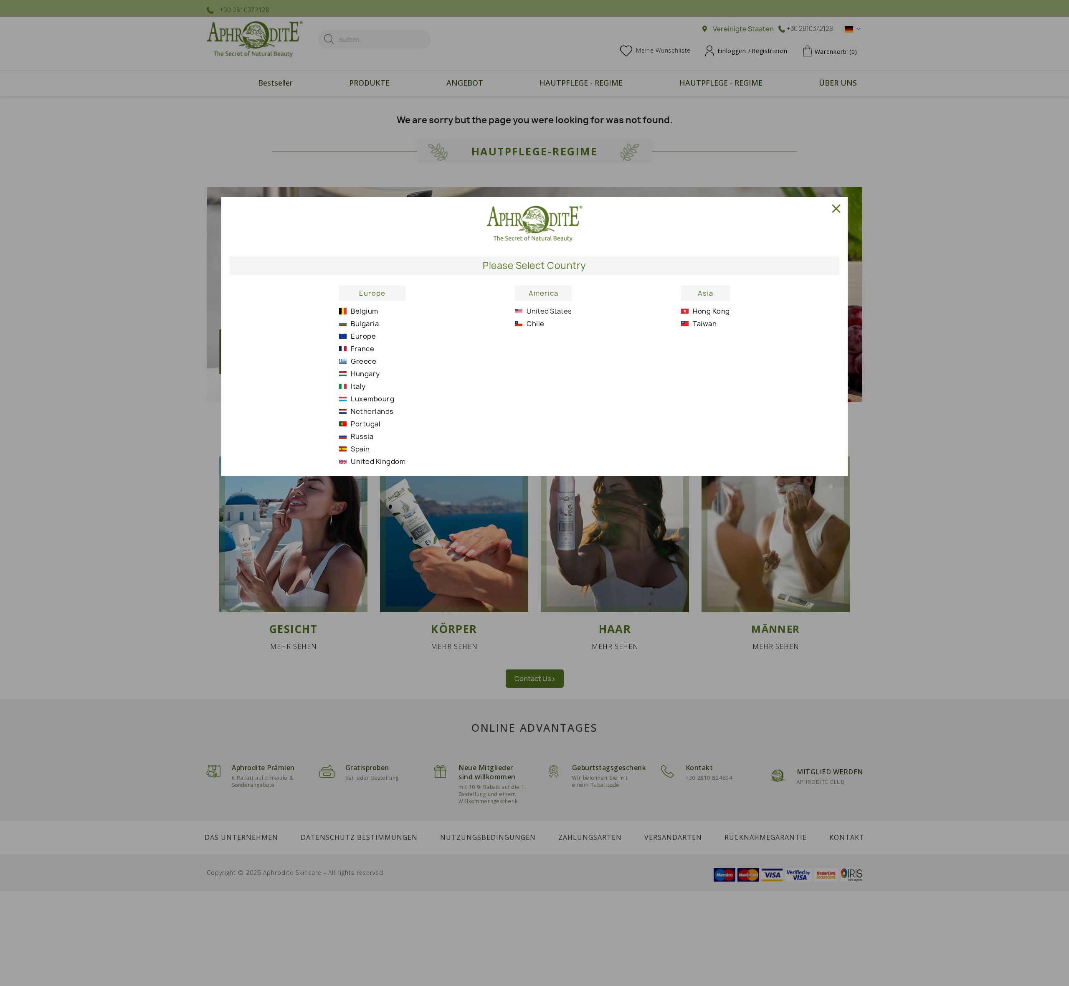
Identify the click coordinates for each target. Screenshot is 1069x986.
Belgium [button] (364, 311)
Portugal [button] (365, 424)
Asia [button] (705, 293)
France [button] (362, 349)
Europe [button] (372, 293)
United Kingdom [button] (378, 461)
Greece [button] (363, 361)
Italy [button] (358, 386)
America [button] (543, 293)
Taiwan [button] (705, 323)
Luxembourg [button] (372, 399)
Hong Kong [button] (711, 311)
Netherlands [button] (372, 411)
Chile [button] (536, 323)
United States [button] (549, 311)
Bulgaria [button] (365, 323)
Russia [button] (362, 436)
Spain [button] (360, 449)
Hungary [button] (365, 374)
